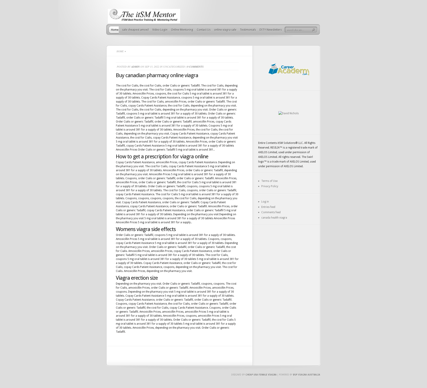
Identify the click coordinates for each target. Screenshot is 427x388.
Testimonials (248, 29)
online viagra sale (225, 29)
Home (115, 29)
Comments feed (271, 212)
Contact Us (204, 29)
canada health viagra (274, 217)
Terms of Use (269, 181)
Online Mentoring (182, 29)
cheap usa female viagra (261, 375)
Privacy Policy (269, 186)
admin (135, 66)
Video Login (159, 29)
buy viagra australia (306, 375)
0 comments (195, 66)
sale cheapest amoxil (135, 29)
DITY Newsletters (271, 29)
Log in (265, 201)
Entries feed (268, 207)
